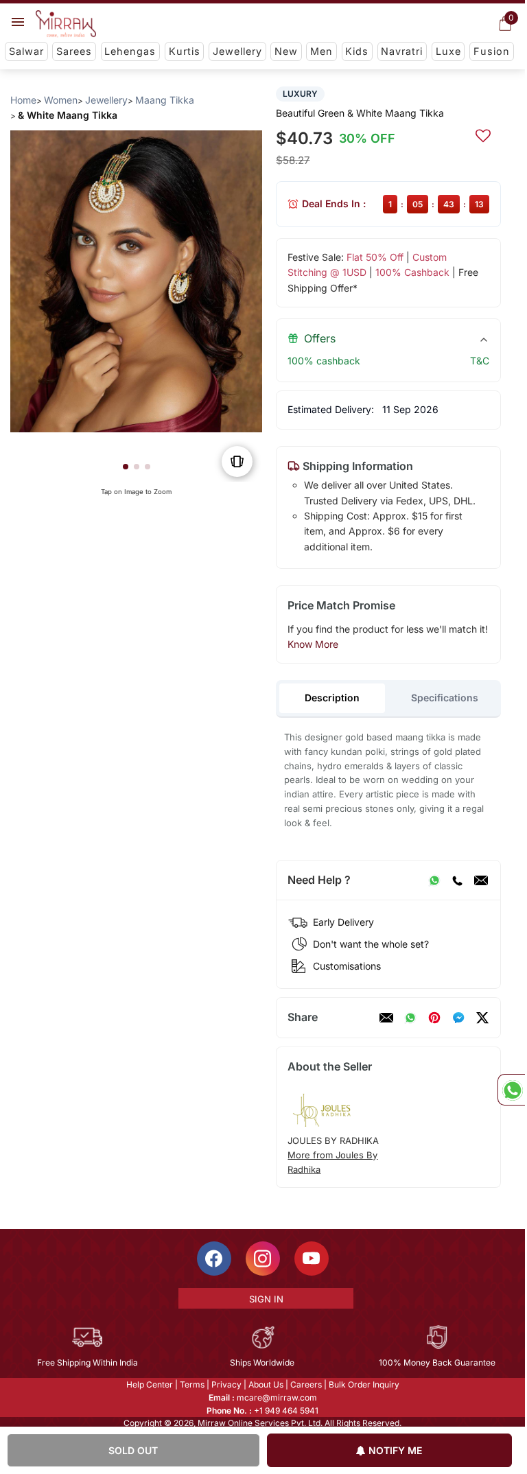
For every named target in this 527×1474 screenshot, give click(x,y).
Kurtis (184, 51)
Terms (192, 1384)
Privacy (226, 1384)
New (286, 51)
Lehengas (130, 51)
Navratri (402, 51)
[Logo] (66, 24)
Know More (313, 644)
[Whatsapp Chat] (511, 1090)
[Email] (481, 880)
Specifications (444, 697)
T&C (479, 360)
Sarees (74, 51)
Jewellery (237, 51)
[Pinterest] (434, 1018)
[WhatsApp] (434, 880)
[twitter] (482, 1018)
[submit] (483, 133)
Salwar (26, 51)
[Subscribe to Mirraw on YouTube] (311, 1258)
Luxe (448, 51)
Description (332, 697)
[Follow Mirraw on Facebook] (214, 1258)
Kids (356, 51)
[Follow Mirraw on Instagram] (263, 1258)
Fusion (491, 51)
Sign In (266, 1299)
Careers (306, 1384)
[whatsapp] (410, 1018)
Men (321, 51)
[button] (125, 466)
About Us (265, 1384)
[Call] (457, 880)
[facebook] (458, 1018)
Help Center (149, 1384)
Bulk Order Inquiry (364, 1384)
